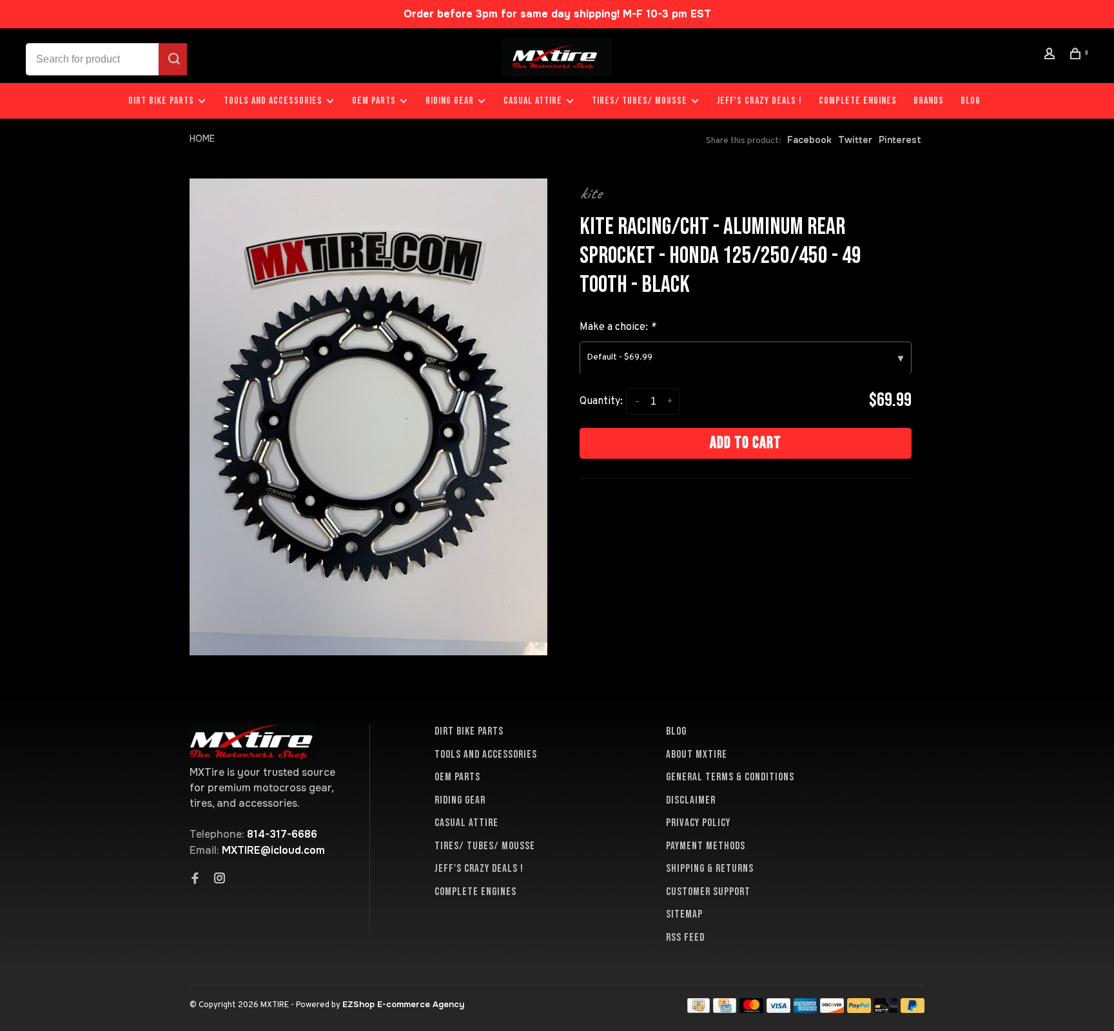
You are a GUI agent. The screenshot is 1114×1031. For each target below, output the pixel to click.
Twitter (855, 140)
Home (202, 138)
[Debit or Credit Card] (886, 1009)
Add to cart (745, 443)
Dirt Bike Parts (162, 101)
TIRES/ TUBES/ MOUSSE (639, 101)
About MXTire (696, 754)
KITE (590, 193)
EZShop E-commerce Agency (403, 1004)
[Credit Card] (724, 1009)
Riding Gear (449, 101)
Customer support (708, 891)
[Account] (1051, 55)
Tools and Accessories (273, 101)
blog (971, 101)
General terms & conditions (730, 777)
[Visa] (778, 1009)
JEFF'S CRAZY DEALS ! (759, 101)
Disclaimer (691, 800)
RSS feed (685, 937)
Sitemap (684, 914)
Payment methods (705, 846)
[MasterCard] (751, 1009)
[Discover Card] (832, 1009)
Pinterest (900, 140)
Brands (929, 101)
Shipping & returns (710, 868)
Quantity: (601, 401)
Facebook (809, 140)
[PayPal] (859, 1009)
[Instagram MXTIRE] (220, 879)
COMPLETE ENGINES (858, 101)
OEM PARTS (374, 101)
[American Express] (805, 1009)
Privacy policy (698, 822)
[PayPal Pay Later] (912, 1009)
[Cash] (698, 1009)
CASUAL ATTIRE (532, 101)
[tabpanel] (368, 416)
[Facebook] (195, 879)
